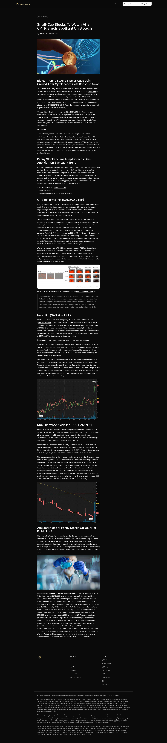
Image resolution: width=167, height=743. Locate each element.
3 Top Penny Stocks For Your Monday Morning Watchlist (68, 340)
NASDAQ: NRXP (66, 194)
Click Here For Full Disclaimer (79, 637)
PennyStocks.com (44, 695)
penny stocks (42, 145)
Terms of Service (75, 677)
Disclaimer (73, 670)
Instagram (107, 667)
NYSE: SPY (92, 91)
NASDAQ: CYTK (85, 97)
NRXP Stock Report (77, 432)
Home (117, 4)
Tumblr (106, 684)
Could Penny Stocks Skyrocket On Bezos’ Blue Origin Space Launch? (65, 134)
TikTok (106, 681)
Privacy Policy (74, 674)
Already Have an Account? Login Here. (137, 4)
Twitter (106, 660)
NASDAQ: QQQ (52, 94)
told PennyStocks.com (84, 292)
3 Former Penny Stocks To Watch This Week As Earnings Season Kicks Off (67, 137)
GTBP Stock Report (74, 204)
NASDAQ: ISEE (52, 191)
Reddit (106, 674)
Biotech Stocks (42, 16)
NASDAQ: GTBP (60, 188)
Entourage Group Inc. (80, 695)
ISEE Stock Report (44, 322)
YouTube (107, 670)
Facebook (107, 663)
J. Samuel (43, 34)
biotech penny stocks (65, 320)
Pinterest (107, 677)
